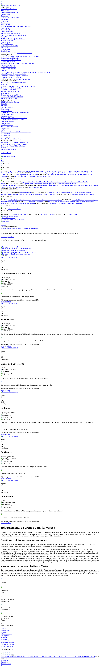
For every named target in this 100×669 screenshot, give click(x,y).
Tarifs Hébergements (7, 121)
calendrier (4, 639)
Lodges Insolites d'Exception (30, 56)
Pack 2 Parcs (5, 10)
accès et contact (5, 641)
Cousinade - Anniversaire (8, 90)
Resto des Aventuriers (20, 118)
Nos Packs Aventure (7, 125)
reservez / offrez (6, 302)
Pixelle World (5, 37)
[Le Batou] (9, 392)
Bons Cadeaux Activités (19, 144)
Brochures (4, 105)
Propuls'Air (4, 21)
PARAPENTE (5, 39)
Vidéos (3, 130)
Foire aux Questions (7, 44)
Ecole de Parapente (7, 42)
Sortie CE (4, 84)
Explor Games (5, 49)
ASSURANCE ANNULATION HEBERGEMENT (78, 657)
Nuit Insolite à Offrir (7, 142)
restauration (4, 637)
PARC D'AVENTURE (8, 26)
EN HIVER (5, 46)
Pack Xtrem (13, 9)
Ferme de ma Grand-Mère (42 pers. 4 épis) (36, 72)
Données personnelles (7, 644)
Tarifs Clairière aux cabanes (15, 119)
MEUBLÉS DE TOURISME (10, 63)
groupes (3, 632)
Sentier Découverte (7, 32)
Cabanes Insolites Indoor (8, 61)
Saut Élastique (5, 23)
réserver (3, 148)
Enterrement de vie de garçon (26, 86)
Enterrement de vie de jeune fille (11, 88)
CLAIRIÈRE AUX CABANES (11, 56)
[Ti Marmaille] (9, 303)
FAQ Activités (5, 133)
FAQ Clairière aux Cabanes (22, 132)
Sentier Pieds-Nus (6, 30)
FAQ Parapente (5, 135)
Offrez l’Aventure (6, 144)
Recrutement (5, 109)
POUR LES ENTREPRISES (10, 83)
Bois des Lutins (6, 33)
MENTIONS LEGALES (26, 657)
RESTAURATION (7, 118)
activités (3, 228)
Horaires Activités (6, 116)
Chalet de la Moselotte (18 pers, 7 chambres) (14, 75)
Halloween (19, 97)
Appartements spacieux (8, 65)
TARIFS (4, 119)
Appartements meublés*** (28, 63)
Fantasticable (15, 17)
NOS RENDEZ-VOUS (8, 97)
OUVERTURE (6, 112)
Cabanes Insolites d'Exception (10, 58)
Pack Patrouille (5, 14)
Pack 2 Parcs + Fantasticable (9, 12)
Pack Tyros (4, 16)
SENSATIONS (6, 17)
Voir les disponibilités (14, 77)
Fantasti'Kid (4, 19)
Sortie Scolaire (5, 93)
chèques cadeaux (33, 228)
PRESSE (4, 126)
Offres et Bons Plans (14, 139)
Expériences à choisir (7, 146)
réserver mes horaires (7, 643)
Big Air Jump (5, 28)
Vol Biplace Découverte (17, 39)
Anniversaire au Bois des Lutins (11, 91)
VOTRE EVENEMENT (9, 86)
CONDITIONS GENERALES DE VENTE (48, 657)
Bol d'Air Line (5, 24)
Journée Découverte (7, 40)
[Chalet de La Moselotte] (9, 348)
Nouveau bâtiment (6, 111)
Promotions (4, 139)
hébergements (10, 228)
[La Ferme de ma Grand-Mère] (9, 257)
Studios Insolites (11, 67)
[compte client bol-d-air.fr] (1, 162)
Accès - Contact (14, 102)
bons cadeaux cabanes (21, 228)
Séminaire (22, 83)
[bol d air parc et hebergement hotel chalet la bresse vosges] (10, 5)
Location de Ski (13, 46)
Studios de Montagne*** (8, 68)
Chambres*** (5, 70)
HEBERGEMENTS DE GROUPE (12, 72)
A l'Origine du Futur (19, 35)
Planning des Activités (7, 114)
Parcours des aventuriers (23, 26)
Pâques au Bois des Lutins (9, 98)
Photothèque (4, 128)
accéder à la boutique (7, 646)
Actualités (4, 104)
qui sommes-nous (6, 634)
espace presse (5, 635)
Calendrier (4, 77)
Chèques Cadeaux (19, 146)
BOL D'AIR (5, 102)
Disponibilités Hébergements (20, 112)
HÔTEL (3, 67)
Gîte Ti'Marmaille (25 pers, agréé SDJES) (13, 74)
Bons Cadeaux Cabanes (21, 142)
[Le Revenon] (9, 480)
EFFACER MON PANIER (9, 657)
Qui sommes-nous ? (7, 107)
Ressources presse (12, 126)
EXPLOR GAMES (7, 35)
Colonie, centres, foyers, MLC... (11, 95)
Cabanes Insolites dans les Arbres (11, 60)
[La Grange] (9, 436)
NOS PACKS (5, 9)
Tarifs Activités (5, 123)
